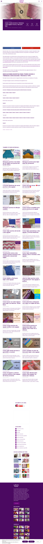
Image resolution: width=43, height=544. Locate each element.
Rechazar (31, 541)
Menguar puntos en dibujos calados (11, 208)
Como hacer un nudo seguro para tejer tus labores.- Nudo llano (12, 303)
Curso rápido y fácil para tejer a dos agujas (10, 278)
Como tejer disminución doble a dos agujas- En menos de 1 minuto (29, 374)
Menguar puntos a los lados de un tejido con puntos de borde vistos (11, 163)
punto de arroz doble (32, 60)
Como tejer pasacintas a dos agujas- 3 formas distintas (31, 231)
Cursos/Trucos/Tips (8, 21)
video (11, 129)
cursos (4, 129)
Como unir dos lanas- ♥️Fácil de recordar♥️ (31, 186)
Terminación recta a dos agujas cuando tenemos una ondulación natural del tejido (11, 255)
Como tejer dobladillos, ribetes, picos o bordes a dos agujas (31, 254)
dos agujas (8, 129)
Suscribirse (36, 25)
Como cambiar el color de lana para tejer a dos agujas (30, 351)
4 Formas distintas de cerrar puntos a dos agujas (11, 186)
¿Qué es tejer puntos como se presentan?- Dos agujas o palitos (31, 279)
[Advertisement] (21, 39)
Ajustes (38, 541)
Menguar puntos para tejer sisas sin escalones (30, 162)
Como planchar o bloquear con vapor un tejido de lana (30, 302)
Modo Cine (32, 25)
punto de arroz (25, 60)
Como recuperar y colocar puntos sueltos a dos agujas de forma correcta (11, 374)
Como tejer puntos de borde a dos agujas (11, 231)
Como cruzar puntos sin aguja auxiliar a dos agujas (11, 326)
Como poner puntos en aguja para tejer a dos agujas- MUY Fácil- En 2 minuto (29, 328)
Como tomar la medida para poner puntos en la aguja (31, 208)
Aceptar (25, 541)
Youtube (16, 503)
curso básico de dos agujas (9, 60)
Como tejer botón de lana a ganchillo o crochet (11, 351)
